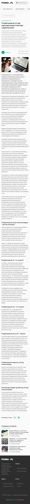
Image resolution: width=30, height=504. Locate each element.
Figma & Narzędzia (20, 9)
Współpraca (20, 483)
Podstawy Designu (8, 483)
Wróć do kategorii (9, 15)
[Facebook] (18, 417)
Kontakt (19, 486)
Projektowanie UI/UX (8, 486)
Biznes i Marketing (7, 9)
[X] (14, 417)
